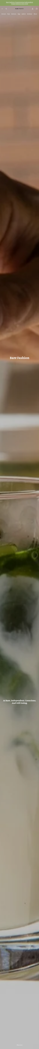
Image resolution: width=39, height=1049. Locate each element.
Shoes (35, 14)
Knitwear (29, 14)
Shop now (19, 1045)
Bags (19, 14)
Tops (8, 14)
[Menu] (2, 9)
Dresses (3, 14)
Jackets (24, 14)
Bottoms (13, 14)
